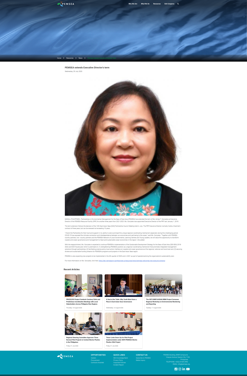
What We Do (145, 4)
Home (59, 58)
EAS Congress (169, 4)
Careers (93, 358)
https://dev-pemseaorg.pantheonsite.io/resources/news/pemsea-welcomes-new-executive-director (132, 261)
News (80, 58)
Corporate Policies (119, 362)
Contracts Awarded (97, 362)
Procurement (95, 360)
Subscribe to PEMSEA (143, 358)
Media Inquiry (140, 360)
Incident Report (118, 365)
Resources (157, 4)
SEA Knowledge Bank (120, 358)
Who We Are (133, 4)
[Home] (66, 3)
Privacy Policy (118, 360)
